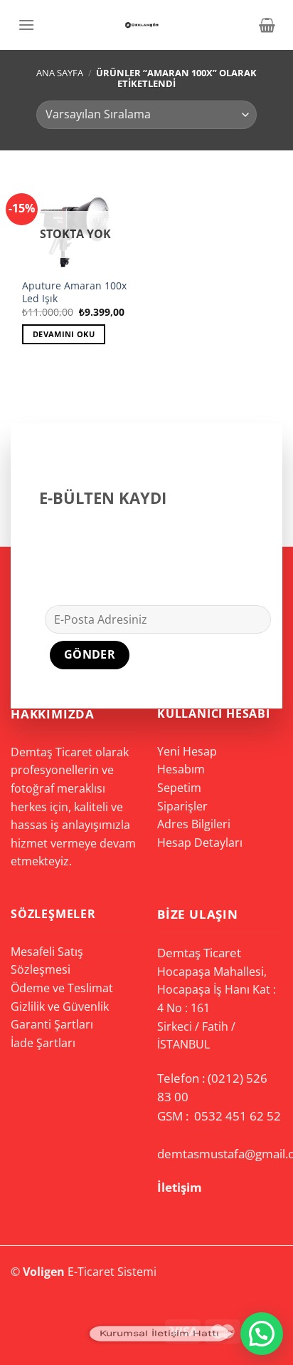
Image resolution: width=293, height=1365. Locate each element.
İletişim (179, 1187)
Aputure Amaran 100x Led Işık (74, 291)
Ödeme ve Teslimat (62, 988)
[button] (261, 1333)
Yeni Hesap (187, 751)
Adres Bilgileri (193, 824)
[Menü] (26, 24)
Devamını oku (64, 334)
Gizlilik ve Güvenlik (60, 1006)
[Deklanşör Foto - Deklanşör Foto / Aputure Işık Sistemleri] (141, 25)
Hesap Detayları (200, 842)
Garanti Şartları (52, 1024)
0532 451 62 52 (237, 1116)
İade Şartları (43, 1043)
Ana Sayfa (59, 72)
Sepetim (179, 787)
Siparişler (182, 806)
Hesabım (181, 769)
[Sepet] (267, 25)
